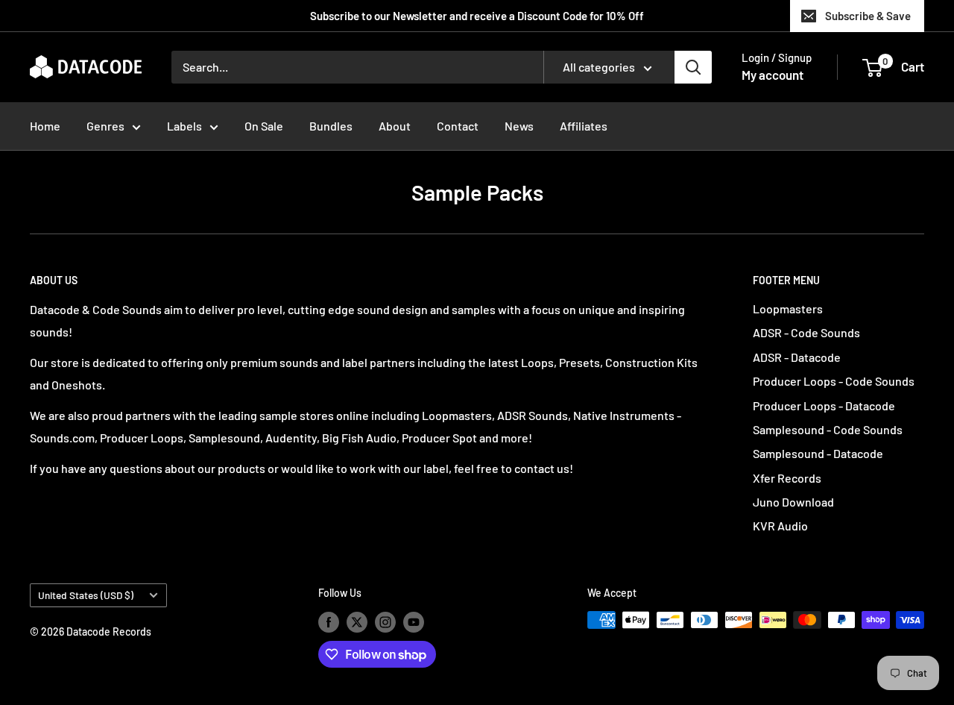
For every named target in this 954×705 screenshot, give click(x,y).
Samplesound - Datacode (818, 453)
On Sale (263, 126)
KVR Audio (780, 525)
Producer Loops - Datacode (824, 405)
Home (45, 126)
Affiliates (583, 126)
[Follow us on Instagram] (385, 621)
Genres (105, 126)
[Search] (693, 67)
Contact (457, 126)
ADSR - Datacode (797, 357)
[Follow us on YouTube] (413, 621)
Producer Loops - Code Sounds (833, 381)
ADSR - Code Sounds (806, 332)
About (395, 126)
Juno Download (793, 502)
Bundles (331, 126)
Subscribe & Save (868, 15)
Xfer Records (787, 478)
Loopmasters (788, 308)
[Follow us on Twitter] (357, 621)
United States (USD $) (85, 595)
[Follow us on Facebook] (328, 621)
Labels (184, 126)
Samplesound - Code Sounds (828, 429)
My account (772, 74)
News (519, 126)
